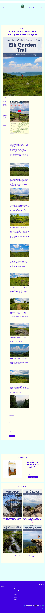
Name (10, 421)
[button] (31, 467)
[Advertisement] (22, 18)
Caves (14, 592)
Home (14, 586)
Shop (14, 588)
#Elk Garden (4, 107)
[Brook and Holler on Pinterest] (29, 7)
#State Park (4, 118)
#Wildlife (4, 125)
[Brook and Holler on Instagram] (31, 7)
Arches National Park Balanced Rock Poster (32, 464)
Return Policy (16, 599)
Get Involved (15, 597)
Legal (14, 602)
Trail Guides (22, 28)
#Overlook (4, 116)
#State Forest (5, 117)
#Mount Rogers (5, 114)
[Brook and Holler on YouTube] (33, 7)
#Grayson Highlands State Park (5, 111)
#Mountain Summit (5, 115)
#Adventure (4, 104)
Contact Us (15, 594)
